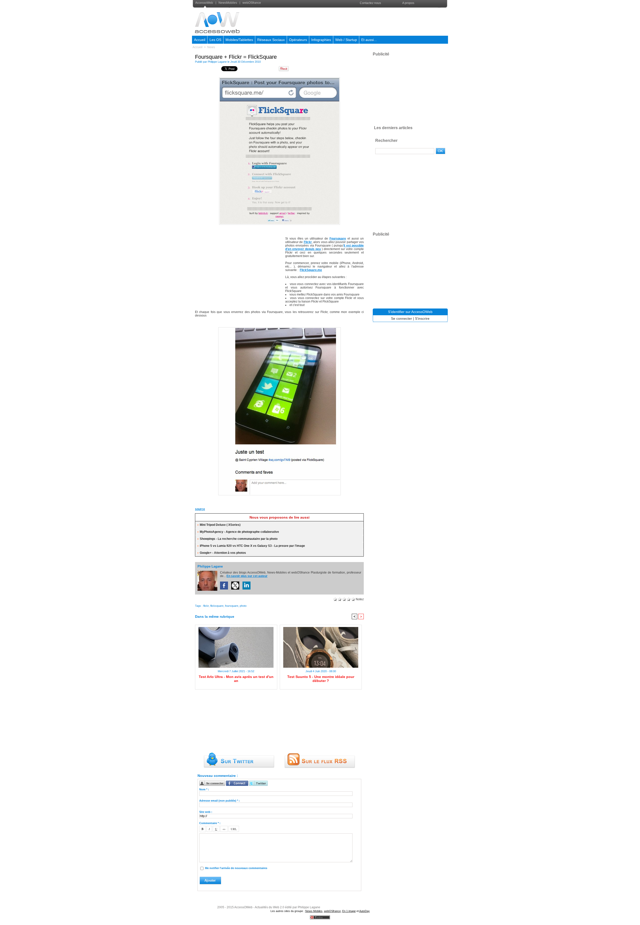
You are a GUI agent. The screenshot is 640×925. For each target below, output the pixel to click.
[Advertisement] (357, 21)
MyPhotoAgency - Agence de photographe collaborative (239, 532)
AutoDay (364, 911)
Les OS (215, 40)
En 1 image (349, 911)
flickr (206, 605)
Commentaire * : (209, 823)
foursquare (231, 605)
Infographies (321, 40)
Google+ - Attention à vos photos (223, 553)
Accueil (199, 40)
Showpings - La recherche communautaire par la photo (239, 539)
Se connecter (401, 318)
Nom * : (204, 789)
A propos (408, 3)
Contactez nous (370, 3)
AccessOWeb (243, 907)
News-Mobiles (313, 911)
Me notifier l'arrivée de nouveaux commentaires (236, 868)
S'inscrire (422, 318)
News (211, 47)
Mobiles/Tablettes (239, 40)
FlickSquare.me (311, 270)
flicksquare (217, 605)
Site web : (205, 811)
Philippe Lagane (217, 61)
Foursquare (338, 238)
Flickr (308, 242)
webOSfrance (251, 2)
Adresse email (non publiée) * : (219, 800)
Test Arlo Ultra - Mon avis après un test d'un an (236, 679)
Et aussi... (369, 40)
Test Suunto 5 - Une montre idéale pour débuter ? (320, 679)
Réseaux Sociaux (271, 40)
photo (243, 605)
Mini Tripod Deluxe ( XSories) (220, 525)
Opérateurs (298, 40)
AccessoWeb (204, 2)
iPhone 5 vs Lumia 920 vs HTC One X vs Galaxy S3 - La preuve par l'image (252, 546)
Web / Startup (346, 40)
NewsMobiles (228, 2)
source (200, 509)
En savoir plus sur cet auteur (247, 576)
